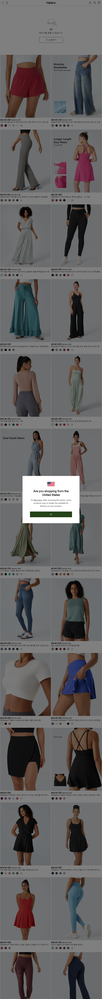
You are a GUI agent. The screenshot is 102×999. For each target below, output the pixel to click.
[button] (51, 484)
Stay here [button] (38, 500)
